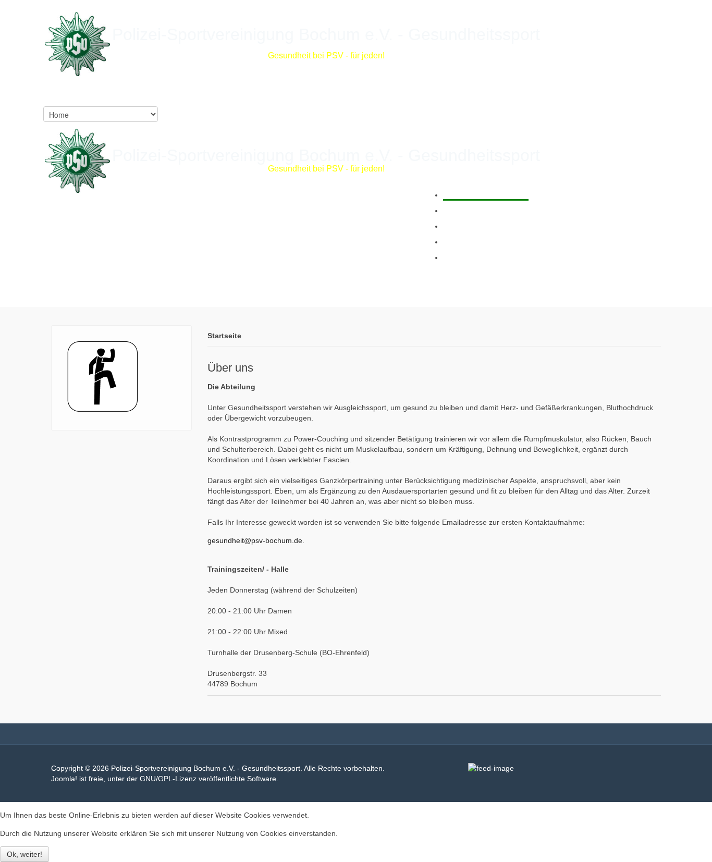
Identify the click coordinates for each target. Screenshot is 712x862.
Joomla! (64, 778)
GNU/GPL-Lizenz (168, 778)
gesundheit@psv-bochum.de (254, 540)
